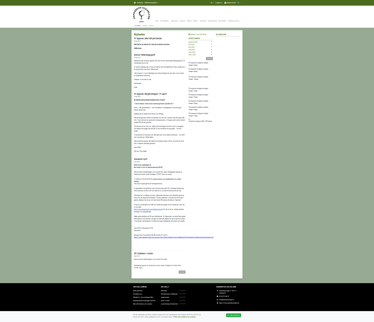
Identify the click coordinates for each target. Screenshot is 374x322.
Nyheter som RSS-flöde (198, 34)
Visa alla (209, 58)
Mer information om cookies (142, 304)
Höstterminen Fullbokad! (169, 294)
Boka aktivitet (212, 21)
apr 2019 (151, 25)
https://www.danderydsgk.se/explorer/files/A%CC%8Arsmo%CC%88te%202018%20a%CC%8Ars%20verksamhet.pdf (173, 237)
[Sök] (212, 3)
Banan (195, 21)
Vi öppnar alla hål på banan (148, 38)
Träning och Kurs (233, 21)
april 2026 (192, 52)
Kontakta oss (137, 294)
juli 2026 (191, 44)
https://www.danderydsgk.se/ (229, 303)
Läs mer (182, 272)
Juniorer (182, 21)
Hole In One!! (165, 301)
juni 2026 (192, 47)
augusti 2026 (193, 42)
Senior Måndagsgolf (144, 54)
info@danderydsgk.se (226, 300)
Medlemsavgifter (151, 3)
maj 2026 (192, 50)
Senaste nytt (140, 159)
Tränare (189, 21)
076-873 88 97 (224, 296)
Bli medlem (222, 21)
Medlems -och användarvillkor (143, 297)
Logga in (218, 3)
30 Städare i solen (143, 253)
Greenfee (203, 21)
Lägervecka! (165, 297)
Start (156, 21)
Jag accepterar (234, 315)
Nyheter (145, 25)
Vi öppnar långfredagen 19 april (150, 94)
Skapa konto (231, 3)
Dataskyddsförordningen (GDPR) (144, 301)
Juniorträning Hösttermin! (169, 304)
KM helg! (164, 291)
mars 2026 (192, 55)
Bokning (140, 3)
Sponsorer (174, 21)
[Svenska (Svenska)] (239, 3)
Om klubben (164, 21)
